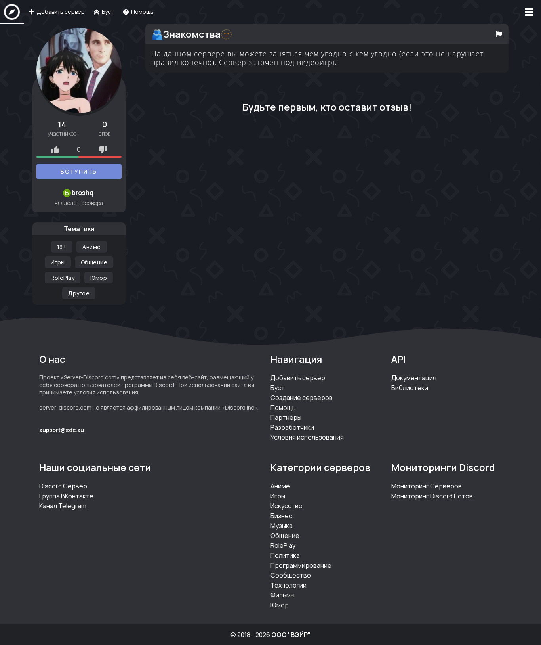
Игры (58, 262)
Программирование (300, 565)
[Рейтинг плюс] (55, 149)
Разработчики (292, 427)
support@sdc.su (61, 430)
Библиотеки (409, 387)
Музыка (281, 525)
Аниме (91, 247)
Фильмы (282, 595)
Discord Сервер (63, 486)
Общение (94, 262)
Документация (413, 377)
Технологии (288, 585)
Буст (277, 387)
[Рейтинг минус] (102, 149)
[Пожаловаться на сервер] (499, 34)
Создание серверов (301, 397)
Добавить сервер (297, 377)
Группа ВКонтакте (66, 496)
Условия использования (307, 437)
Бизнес (281, 515)
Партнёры (285, 417)
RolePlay (62, 277)
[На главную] (12, 12)
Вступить (79, 171)
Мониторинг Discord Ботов (432, 496)
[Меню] (529, 12)
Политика (285, 555)
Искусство (286, 505)
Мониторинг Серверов (426, 486)
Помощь (283, 407)
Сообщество (290, 575)
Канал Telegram (62, 505)
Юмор (98, 277)
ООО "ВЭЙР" (291, 634)
